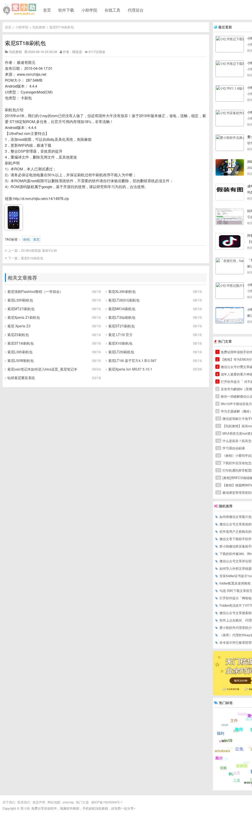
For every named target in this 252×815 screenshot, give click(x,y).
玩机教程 (38, 27)
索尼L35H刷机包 (20, 300)
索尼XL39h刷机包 (122, 291)
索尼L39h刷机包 (19, 351)
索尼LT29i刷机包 (121, 351)
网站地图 (53, 802)
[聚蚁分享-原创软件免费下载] (19, 9)
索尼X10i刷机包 (32, 258)
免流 (230, 748)
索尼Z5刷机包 (18, 334)
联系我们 (23, 802)
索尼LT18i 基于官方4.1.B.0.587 (132, 360)
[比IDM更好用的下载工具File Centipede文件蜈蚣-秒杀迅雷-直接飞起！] (230, 217)
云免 (239, 749)
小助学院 (89, 10)
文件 (234, 720)
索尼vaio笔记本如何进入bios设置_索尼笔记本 (42, 369)
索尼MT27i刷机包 (20, 308)
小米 (224, 758)
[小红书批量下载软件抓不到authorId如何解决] (230, 315)
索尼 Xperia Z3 (19, 325)
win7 (246, 762)
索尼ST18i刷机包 (61, 27)
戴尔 (219, 758)
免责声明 (38, 802)
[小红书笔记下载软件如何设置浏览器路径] (230, 44)
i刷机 (26, 239)
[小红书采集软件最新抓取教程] (230, 118)
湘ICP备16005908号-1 (107, 802)
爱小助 (25, 808)
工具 (236, 780)
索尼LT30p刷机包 (121, 317)
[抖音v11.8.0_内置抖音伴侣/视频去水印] (230, 241)
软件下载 (66, 10)
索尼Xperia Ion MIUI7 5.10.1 (130, 369)
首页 (47, 10)
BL (231, 774)
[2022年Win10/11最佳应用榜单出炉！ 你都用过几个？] (230, 167)
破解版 (242, 765)
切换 (223, 767)
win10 (226, 740)
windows (222, 750)
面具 (236, 730)
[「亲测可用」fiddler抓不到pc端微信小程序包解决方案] (230, 266)
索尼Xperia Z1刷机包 (23, 317)
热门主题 (82, 802)
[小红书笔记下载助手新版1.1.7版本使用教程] (230, 69)
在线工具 (112, 10)
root (224, 724)
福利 (220, 733)
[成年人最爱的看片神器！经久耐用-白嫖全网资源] (230, 192)
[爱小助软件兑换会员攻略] (230, 143)
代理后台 (135, 10)
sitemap (68, 802)
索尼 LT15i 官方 (120, 334)
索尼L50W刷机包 (20, 360)
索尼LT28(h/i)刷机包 (124, 300)
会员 (236, 772)
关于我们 (8, 802)
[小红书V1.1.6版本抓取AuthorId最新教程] (230, 93)
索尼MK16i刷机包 (121, 308)
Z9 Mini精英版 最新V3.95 (39, 250)
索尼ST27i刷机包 (121, 325)
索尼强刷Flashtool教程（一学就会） (35, 291)
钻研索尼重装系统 (21, 377)
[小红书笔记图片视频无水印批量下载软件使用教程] (230, 291)
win (222, 740)
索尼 (36, 239)
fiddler (243, 713)
